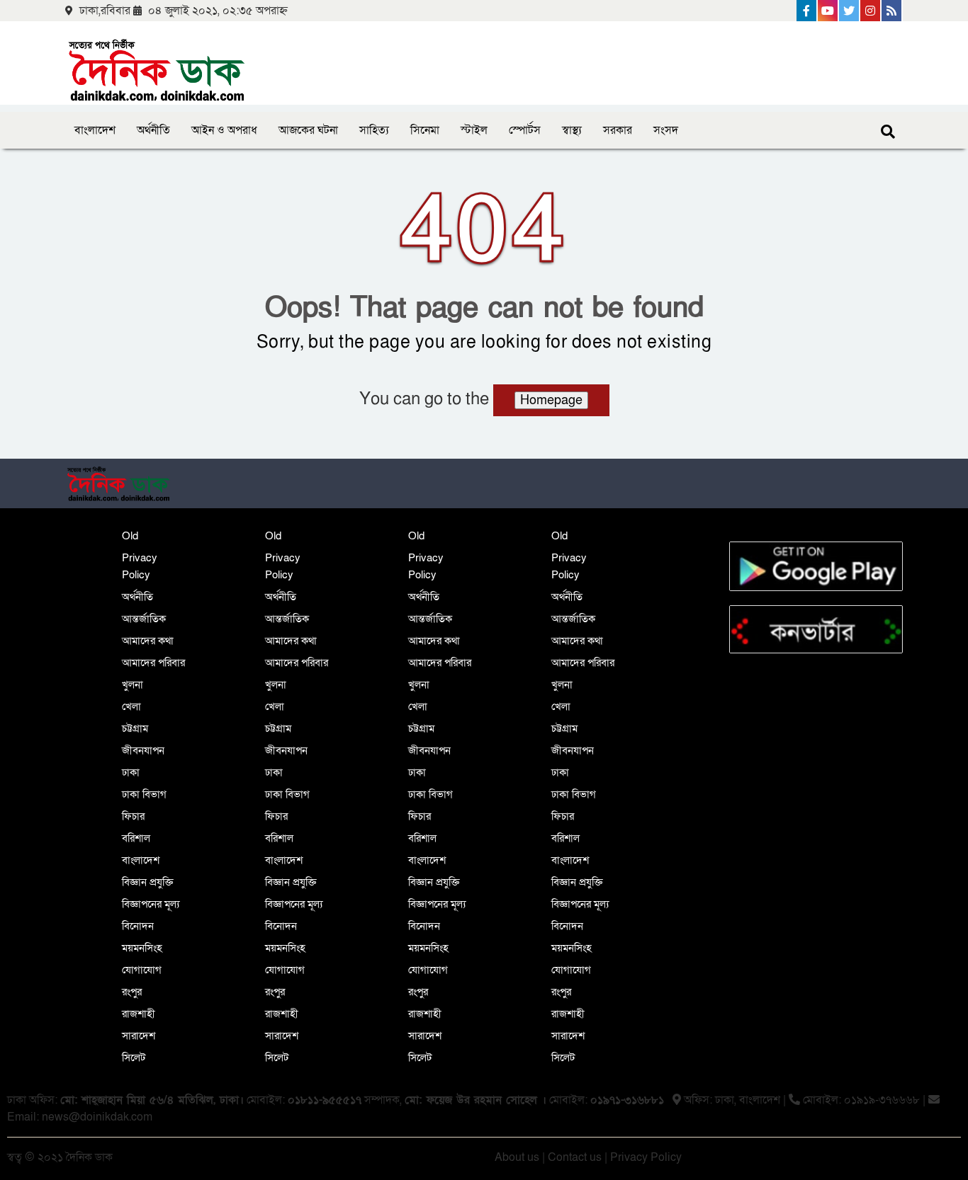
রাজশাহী (138, 1014)
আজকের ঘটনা (308, 130)
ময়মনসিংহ (142, 948)
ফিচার (133, 816)
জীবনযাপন (143, 750)
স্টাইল (474, 130)
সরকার (617, 130)
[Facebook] (807, 10)
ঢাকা (131, 772)
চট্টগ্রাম (135, 728)
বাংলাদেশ (95, 130)
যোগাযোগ (142, 970)
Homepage (551, 400)
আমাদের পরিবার (153, 662)
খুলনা (132, 684)
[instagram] (871, 10)
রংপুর (132, 992)
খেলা (131, 706)
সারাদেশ (138, 1036)
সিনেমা (424, 130)
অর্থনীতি (153, 130)
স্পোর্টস (525, 130)
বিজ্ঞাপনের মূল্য (150, 904)
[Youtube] (828, 10)
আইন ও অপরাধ (224, 130)
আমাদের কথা (148, 641)
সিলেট (133, 1057)
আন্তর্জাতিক (144, 619)
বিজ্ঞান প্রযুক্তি (148, 882)
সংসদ (665, 130)
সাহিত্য (374, 130)
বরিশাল (136, 838)
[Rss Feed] (892, 10)
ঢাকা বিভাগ (144, 794)
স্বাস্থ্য (572, 130)
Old (130, 536)
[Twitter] (849, 10)
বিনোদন (138, 926)
